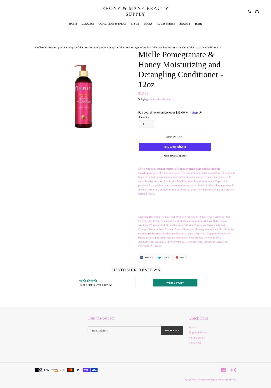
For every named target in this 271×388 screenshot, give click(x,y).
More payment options (175, 155)
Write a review (175, 282)
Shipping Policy (198, 332)
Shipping (143, 99)
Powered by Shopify (227, 379)
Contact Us (195, 342)
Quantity (144, 117)
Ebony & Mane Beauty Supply (135, 11)
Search (192, 327)
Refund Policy (197, 337)
